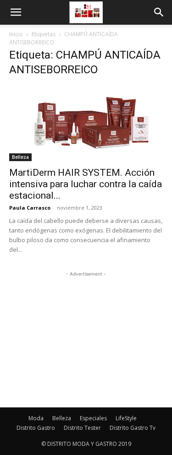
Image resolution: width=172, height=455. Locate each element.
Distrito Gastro (36, 428)
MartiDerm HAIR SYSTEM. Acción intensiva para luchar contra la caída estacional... (85, 184)
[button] (15, 12)
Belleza (20, 157)
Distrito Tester (82, 428)
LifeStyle (126, 418)
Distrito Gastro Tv (132, 428)
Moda (36, 418)
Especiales (93, 418)
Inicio (16, 34)
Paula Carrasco (29, 207)
